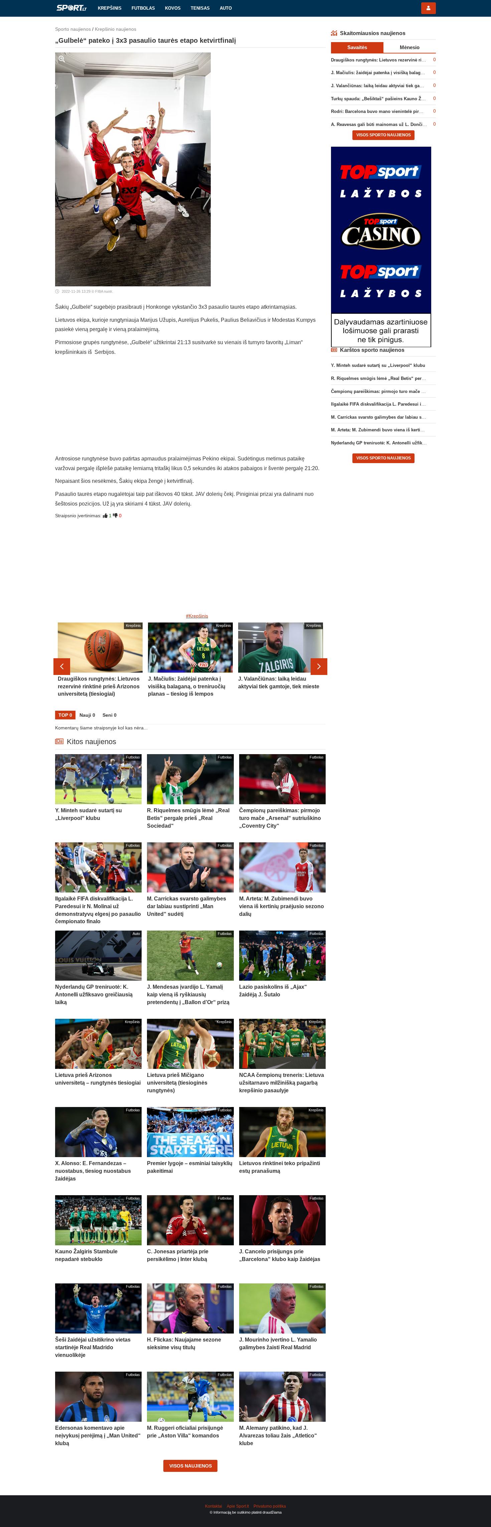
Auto (226, 8)
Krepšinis (110, 8)
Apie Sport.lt (238, 1506)
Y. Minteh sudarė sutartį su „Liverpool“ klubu (378, 365)
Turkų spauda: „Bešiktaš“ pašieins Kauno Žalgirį (381, 98)
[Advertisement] (190, 407)
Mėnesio (410, 47)
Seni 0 (110, 715)
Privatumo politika (270, 1506)
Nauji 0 (87, 715)
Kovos (173, 8)
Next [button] (319, 666)
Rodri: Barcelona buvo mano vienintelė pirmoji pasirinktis (391, 111)
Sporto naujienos (73, 29)
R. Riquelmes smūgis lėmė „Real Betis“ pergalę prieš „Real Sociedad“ (404, 378)
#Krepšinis (197, 615)
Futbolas (143, 8)
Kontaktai (213, 1506)
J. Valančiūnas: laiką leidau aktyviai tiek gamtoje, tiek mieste (393, 85)
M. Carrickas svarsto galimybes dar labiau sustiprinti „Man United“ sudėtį (407, 417)
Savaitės (357, 47)
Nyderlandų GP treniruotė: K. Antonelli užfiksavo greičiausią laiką (399, 442)
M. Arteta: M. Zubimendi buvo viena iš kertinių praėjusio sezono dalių (403, 429)
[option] (100, 666)
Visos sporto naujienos (383, 135)
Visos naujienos (190, 1466)
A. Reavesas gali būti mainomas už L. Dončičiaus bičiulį (389, 124)
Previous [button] (61, 666)
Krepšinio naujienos (115, 29)
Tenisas (200, 8)
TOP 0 (65, 715)
